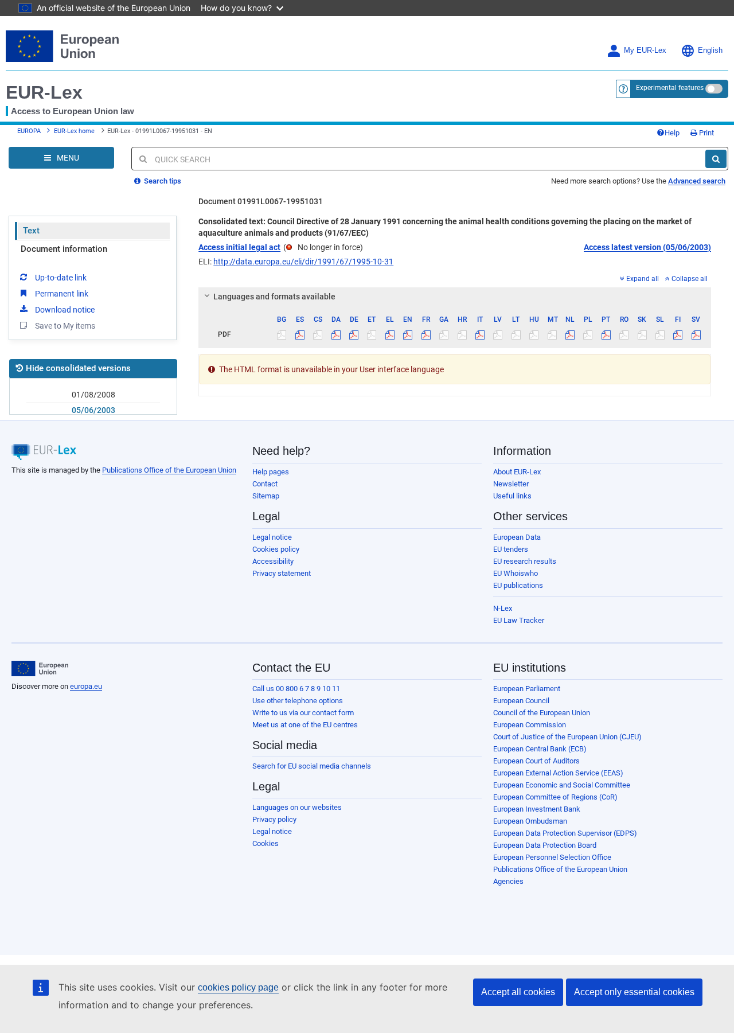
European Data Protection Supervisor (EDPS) (565, 833)
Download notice (65, 309)
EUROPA (29, 131)
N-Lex (502, 608)
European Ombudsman (530, 821)
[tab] (454, 296)
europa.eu (86, 686)
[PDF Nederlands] (570, 334)
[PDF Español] (300, 334)
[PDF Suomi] (677, 334)
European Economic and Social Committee (561, 785)
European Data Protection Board (544, 845)
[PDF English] (407, 334)
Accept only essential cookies (634, 992)
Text (31, 230)
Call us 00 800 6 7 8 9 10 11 (296, 688)
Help (672, 132)
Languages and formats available (274, 296)
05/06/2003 (93, 410)
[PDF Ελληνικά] (390, 334)
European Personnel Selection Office (552, 857)
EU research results (524, 561)
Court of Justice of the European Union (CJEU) (567, 736)
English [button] (710, 50)
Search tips (161, 181)
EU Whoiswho (515, 573)
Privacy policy (274, 819)
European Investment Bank (536, 809)
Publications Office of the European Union (169, 470)
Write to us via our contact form (303, 712)
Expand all (642, 279)
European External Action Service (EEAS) (558, 773)
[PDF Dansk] (335, 334)
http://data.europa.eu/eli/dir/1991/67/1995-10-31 (303, 261)
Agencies (508, 881)
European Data (517, 537)
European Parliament (526, 688)
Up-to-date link (61, 277)
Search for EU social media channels (311, 766)
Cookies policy (275, 549)
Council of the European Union (541, 712)
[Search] (716, 159)
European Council (521, 700)
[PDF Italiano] (480, 334)
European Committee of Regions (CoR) (555, 797)
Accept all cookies (518, 992)
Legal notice (272, 537)
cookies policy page (238, 987)
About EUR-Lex (517, 471)
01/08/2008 (93, 394)
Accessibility (273, 561)
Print (705, 132)
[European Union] (39, 669)
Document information (64, 249)
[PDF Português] (606, 334)
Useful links (512, 496)
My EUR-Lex (645, 50)
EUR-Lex (44, 92)
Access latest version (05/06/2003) (647, 247)
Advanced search (696, 181)
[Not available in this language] (281, 334)
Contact (265, 484)
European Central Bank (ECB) (540, 748)
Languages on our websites (297, 807)
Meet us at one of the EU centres (305, 724)
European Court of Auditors (536, 761)
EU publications (518, 585)
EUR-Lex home (74, 131)
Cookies (265, 843)
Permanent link (61, 293)
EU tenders (510, 549)
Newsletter (511, 484)
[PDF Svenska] (696, 334)
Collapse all (689, 279)
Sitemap (265, 496)
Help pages (270, 471)
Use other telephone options (297, 700)
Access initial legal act (239, 247)
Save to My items (65, 325)
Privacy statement (281, 573)
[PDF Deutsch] (353, 334)
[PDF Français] (426, 334)
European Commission (529, 724)
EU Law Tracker (518, 620)
